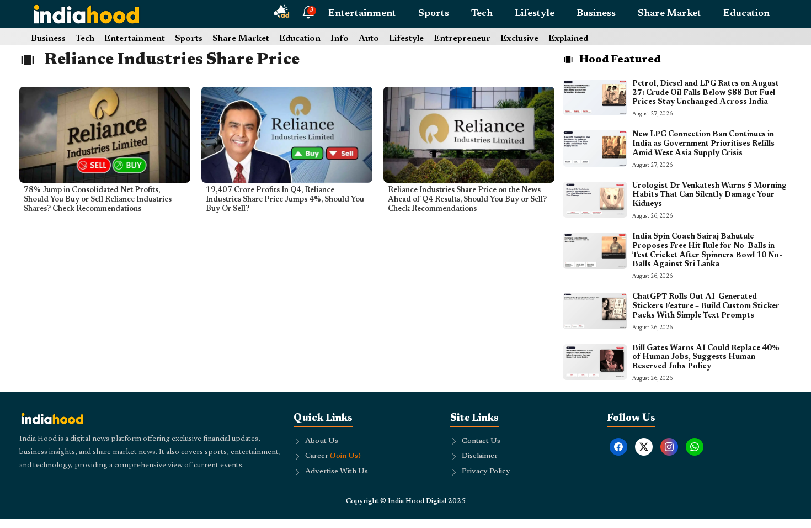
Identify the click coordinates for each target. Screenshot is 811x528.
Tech (482, 14)
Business (596, 14)
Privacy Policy (486, 472)
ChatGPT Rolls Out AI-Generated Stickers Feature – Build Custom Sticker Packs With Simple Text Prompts (706, 306)
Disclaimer (480, 456)
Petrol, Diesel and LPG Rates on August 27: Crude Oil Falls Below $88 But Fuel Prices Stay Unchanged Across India (705, 93)
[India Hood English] (86, 14)
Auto (369, 38)
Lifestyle (534, 14)
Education (746, 14)
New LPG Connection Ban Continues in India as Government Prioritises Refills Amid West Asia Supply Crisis (703, 144)
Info (339, 38)
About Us (321, 441)
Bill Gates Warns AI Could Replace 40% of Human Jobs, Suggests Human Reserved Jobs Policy (706, 358)
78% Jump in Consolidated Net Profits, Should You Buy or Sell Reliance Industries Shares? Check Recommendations (98, 200)
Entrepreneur (462, 38)
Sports (433, 14)
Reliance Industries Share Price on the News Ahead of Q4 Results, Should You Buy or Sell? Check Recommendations (467, 200)
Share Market (669, 14)
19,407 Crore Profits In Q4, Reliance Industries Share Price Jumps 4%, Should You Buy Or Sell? (285, 200)
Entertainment (362, 14)
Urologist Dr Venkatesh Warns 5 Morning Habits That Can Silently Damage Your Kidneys (709, 195)
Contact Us (481, 441)
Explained (568, 38)
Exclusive (519, 38)
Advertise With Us (336, 472)
